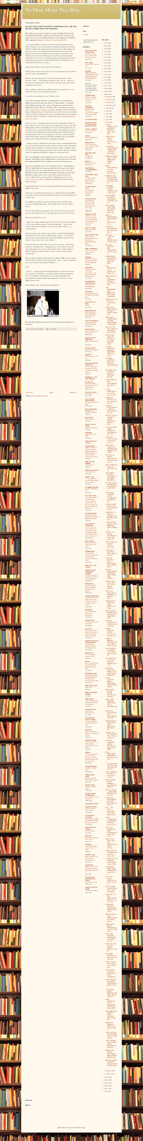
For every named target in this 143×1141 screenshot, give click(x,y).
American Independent (89, 106)
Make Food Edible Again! (90, 787)
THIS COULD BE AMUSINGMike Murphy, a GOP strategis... (111, 1035)
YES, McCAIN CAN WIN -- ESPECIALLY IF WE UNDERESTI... (111, 973)
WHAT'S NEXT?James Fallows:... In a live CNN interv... (111, 964)
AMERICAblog (90, 95)
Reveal (87, 661)
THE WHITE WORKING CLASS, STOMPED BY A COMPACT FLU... (111, 497)
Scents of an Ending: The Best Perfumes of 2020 (91, 723)
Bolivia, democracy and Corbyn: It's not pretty (90, 544)
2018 (106, 66)
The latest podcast (90, 163)
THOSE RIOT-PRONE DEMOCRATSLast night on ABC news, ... (111, 927)
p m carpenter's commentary (90, 524)
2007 (106, 1077)
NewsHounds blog (91, 513)
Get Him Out (89, 156)
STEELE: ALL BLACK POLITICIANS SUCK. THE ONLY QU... (111, 535)
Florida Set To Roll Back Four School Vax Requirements (91, 385)
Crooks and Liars (90, 199)
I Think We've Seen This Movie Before (90, 323)
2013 (106, 80)
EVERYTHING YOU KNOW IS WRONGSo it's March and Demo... (111, 259)
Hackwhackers (89, 329)
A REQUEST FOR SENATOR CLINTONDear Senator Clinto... (111, 861)
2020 (106, 60)
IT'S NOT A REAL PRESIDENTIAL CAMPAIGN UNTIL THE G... (111, 486)
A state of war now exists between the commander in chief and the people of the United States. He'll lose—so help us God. (91, 531)
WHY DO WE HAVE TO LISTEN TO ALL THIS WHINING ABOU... (110, 339)
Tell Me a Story (90, 785)
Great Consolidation (91, 321)
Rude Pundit (89, 699)
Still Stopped (89, 394)
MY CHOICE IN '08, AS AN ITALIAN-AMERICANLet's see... (111, 661)
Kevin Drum (89, 417)
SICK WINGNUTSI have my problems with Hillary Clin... (111, 269)
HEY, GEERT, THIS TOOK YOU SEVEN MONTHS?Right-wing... (110, 208)
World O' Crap (90, 854)
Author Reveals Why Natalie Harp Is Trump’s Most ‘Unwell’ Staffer (91, 744)
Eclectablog (88, 267)
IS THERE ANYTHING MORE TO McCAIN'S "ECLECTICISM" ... (111, 362)
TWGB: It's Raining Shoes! (91, 769)
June (107, 114)
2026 (106, 43)
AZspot (87, 136)
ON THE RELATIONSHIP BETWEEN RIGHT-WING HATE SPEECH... (111, 574)
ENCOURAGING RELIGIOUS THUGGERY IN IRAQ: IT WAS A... (111, 983)
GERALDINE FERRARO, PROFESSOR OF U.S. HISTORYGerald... (111, 703)
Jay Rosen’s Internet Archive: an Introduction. (90, 613)
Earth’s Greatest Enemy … (91, 342)
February (109, 1071)
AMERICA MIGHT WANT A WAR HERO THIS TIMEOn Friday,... (111, 159)
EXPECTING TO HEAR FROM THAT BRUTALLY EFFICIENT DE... (111, 725)
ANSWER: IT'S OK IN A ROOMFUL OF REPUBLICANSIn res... (111, 515)
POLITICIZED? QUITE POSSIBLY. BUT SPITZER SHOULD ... (111, 783)
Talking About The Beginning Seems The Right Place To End (91, 516)
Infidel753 (88, 354)
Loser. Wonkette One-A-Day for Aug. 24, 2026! (91, 848)
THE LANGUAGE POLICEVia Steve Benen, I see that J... (111, 774)
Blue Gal (88, 161)
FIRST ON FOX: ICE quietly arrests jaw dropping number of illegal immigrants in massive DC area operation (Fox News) (91, 452)
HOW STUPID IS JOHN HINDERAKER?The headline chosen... (111, 917)
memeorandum (90, 446)
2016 (106, 71)
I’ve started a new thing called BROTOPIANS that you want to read (91, 820)
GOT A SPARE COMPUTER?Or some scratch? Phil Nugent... (111, 889)
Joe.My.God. (89, 382)
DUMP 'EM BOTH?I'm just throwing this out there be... (111, 400)
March (108, 122)
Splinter (87, 752)
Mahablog (88, 432)
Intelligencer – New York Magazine (91, 378)
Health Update (89, 419)
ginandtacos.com (90, 310)
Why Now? (88, 836)
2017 (106, 69)
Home (51, 392)
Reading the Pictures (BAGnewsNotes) (91, 641)
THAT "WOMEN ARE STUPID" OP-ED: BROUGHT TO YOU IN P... (111, 1043)
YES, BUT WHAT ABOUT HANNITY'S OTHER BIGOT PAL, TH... (111, 430)
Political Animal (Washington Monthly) (90, 571)
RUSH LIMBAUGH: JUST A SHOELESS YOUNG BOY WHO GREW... (111, 1003)
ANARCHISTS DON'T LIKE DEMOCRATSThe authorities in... (111, 870)
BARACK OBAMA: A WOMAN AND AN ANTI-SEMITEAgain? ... (111, 1063)
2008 (106, 94)
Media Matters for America (91, 442)
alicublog (88, 71)
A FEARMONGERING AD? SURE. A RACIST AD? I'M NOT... (111, 765)
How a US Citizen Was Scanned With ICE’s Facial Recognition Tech (91, 665)
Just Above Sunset (91, 392)
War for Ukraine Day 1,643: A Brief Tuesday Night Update (91, 146)
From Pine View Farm (90, 303)
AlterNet (88, 83)
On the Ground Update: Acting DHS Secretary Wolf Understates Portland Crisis (91, 556)
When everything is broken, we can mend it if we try (91, 733)
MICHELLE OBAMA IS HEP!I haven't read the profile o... (111, 1026)
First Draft (88, 291)
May (107, 117)
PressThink (88, 610)
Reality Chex (89, 653)
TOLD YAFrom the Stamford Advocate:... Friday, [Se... (111, 544)
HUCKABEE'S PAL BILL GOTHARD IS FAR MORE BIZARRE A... (111, 476)
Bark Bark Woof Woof (90, 154)
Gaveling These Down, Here (91, 403)
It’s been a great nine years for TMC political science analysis (91, 480)
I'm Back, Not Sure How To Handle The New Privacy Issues (91, 55)
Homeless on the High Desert (90, 338)
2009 (106, 91)
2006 (106, 1080)
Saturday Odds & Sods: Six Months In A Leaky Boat (92, 295)
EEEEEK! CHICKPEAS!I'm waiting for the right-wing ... (111, 623)
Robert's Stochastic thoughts (91, 693)
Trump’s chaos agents (91, 428)
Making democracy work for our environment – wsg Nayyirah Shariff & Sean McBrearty (90, 272)
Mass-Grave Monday (91, 412)
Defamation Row (90, 831)
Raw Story (88, 629)
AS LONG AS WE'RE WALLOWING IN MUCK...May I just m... (111, 458)
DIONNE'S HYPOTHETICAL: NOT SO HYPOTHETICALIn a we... (111, 409)
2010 (106, 89)
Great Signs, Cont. (90, 472)
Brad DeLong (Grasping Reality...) (91, 169)
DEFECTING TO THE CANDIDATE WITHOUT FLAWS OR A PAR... (111, 280)
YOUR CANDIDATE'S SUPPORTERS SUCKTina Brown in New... (111, 820)
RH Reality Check (91, 673)
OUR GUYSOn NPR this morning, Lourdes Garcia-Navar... (111, 139)
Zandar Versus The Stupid (91, 888)
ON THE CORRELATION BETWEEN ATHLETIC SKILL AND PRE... (111, 129)
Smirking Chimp (90, 740)
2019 (106, 63)
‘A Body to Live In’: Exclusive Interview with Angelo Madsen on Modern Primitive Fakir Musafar (91, 219)
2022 (106, 54)
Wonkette (88, 844)
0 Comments (53, 329)
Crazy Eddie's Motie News (91, 175)
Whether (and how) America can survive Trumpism (91, 99)
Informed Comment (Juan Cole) (91, 364)
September (109, 105)
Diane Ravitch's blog (91, 235)
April (108, 119)
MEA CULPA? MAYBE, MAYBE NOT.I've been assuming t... (111, 693)
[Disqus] (51, 361)
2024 (106, 49)
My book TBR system (91, 137)
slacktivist (88, 730)
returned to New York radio (63, 170)
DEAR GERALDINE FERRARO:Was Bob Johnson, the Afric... (111, 755)
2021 (106, 57)
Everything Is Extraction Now (89, 712)
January (108, 1074)
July (107, 111)
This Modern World (91, 804)
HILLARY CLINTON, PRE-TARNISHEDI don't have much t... (111, 249)
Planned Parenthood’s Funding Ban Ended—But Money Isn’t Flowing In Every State (91, 678)
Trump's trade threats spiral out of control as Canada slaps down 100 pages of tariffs (91, 633)
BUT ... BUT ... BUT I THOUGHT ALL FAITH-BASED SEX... (111, 811)
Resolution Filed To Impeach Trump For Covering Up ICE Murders (91, 588)
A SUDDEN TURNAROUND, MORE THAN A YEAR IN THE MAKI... (111, 149)
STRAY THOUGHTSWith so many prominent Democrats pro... (111, 169)
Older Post (73, 392)
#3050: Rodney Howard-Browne (90, 285)
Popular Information (92, 596)
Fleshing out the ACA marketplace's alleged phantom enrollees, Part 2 (92, 869)
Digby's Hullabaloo (91, 248)
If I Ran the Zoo (90, 348)
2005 (106, 1083)
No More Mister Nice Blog (52, 9)
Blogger (83, 1127)
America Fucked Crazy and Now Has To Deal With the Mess (91, 702)
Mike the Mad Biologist (89, 462)
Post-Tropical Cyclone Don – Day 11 (91, 838)
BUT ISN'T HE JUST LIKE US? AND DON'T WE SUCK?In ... (111, 329)
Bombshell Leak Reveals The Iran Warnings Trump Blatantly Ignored (90, 203)
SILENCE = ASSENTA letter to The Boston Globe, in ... (111, 439)
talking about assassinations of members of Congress (50, 108)
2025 (106, 46)
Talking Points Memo (89, 776)
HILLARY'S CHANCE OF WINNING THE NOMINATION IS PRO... (111, 448)
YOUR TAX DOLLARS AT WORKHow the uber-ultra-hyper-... (111, 594)
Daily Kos (88, 211)
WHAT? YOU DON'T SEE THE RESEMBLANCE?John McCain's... (111, 843)
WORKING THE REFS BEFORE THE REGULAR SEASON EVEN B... (111, 179)
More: (27, 267)
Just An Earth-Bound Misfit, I (90, 400)
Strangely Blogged (91, 766)
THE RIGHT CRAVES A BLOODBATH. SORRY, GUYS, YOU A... (111, 907)
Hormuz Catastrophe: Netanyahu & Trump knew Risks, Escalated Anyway (91, 369)
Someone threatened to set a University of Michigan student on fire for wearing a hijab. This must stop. (91, 757)
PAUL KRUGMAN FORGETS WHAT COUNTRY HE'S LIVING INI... (111, 1015)
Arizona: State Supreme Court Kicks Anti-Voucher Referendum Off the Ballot (91, 239)
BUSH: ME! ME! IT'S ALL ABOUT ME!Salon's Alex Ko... (111, 947)
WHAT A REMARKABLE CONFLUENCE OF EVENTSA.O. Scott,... (111, 219)
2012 (106, 83)
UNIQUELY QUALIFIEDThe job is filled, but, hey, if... (111, 229)
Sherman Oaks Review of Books (90, 719)
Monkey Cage (89, 477)
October (108, 102)
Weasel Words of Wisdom (90, 828)
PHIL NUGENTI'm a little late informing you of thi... (111, 467)
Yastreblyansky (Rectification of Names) (90, 879)
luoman (70, 1127)
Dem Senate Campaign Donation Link (91, 332)
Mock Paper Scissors (91, 470)
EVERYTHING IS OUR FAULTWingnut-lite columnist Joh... (111, 383)
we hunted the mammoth (89, 816)
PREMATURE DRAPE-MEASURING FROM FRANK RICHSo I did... (111, 1053)
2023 (106, 52)
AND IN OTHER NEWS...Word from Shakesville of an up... (111, 506)
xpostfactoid (89, 865)
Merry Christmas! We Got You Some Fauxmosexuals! (91, 858)
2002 (106, 1091)
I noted (46, 107)
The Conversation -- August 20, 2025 (91, 655)
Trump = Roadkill (90, 230)
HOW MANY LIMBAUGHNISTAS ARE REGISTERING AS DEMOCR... (111, 320)
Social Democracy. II (91, 882)
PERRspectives (90, 551)
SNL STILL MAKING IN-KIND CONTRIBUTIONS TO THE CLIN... (111, 831)
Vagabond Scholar (91, 807)
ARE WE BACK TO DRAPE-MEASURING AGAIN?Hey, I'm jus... (111, 198)
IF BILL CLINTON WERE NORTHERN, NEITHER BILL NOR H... (111, 682)
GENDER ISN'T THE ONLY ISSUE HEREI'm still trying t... (111, 604)
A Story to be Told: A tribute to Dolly (91, 251)
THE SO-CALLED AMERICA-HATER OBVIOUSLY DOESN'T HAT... (111, 420)
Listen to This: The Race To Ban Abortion (91, 779)
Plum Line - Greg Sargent (90, 566)
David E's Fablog (90, 228)
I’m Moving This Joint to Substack (91, 623)
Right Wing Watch (91, 685)
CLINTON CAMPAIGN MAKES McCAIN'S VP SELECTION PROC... (111, 744)
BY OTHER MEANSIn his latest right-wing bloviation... (111, 956)
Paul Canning (89, 541)
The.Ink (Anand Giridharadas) (90, 794)
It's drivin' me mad (90, 131)
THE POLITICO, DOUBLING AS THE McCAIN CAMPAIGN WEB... (111, 614)
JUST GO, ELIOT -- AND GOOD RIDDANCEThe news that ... (111, 792)
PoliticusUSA (89, 584)
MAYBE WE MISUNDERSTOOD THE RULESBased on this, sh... (111, 801)
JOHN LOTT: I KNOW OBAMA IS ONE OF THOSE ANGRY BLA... (111, 310)
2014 (106, 77)
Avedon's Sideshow (91, 129)
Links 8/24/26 (89, 465)
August (108, 108)
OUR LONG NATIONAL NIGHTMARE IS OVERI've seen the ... (111, 937)
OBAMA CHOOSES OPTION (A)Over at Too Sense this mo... (111, 632)
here (29, 166)
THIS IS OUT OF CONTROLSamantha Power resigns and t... (111, 853)
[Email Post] (47, 329)
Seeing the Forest (90, 709)
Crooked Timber (90, 186)
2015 (106, 74)
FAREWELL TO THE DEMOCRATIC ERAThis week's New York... (111, 898)
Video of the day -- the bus (91, 357)
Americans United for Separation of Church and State (91, 124)
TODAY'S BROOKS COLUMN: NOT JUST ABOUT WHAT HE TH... (111, 642)
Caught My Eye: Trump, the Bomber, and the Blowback (90, 646)
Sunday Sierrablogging (91, 350)
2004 (106, 1086)
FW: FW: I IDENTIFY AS (91, 490)
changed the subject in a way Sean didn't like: (52, 40)
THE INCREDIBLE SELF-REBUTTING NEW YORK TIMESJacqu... (111, 292)
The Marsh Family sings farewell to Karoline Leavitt (90, 179)
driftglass (88, 257)
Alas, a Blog (89, 62)
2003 (106, 1089)
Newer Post (29, 392)
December (109, 97)
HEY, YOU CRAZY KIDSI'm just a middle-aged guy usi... (111, 880)
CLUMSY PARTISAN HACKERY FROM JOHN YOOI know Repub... (110, 351)
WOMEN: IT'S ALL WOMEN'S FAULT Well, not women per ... (111, 735)
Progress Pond (89, 620)
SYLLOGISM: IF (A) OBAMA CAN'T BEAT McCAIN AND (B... (111, 651)
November (109, 100)
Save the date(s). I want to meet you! (91, 798)
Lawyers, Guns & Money (90, 425)
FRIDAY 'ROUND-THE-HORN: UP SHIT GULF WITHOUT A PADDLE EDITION (91, 75)
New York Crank (90, 495)
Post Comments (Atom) (41, 396)
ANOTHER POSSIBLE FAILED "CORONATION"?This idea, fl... (111, 189)
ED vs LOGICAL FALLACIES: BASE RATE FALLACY (91, 314)
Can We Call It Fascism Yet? (91, 65)
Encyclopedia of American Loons (90, 282)
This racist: (42, 217)
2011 (106, 86)
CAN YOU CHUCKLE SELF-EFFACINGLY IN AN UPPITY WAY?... (111, 562)
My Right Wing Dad (91, 487)
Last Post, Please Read (91, 890)
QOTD (87, 305)
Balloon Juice (89, 142)
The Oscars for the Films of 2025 (90, 809)
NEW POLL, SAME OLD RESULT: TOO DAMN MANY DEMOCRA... (111, 671)
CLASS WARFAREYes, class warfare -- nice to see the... (111, 392)
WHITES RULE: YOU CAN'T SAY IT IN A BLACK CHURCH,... (111, 584)
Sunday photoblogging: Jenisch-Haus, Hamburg (89, 191)
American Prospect (91, 119)
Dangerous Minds (90, 214)
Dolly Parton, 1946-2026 (91, 435)
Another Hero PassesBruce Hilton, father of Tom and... (111, 552)
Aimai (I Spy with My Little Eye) (91, 51)
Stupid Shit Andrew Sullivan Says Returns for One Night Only (91, 260)
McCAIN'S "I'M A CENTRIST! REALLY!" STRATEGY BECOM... (111, 373)
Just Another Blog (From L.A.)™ (91, 410)
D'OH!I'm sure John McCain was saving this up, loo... (111, 301)
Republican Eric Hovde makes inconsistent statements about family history (91, 111)
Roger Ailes (88, 687)
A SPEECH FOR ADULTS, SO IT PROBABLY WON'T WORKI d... (111, 525)
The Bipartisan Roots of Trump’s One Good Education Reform (91, 577)
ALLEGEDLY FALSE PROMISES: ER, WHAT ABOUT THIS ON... (111, 993)
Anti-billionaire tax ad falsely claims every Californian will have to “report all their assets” (91, 601)
